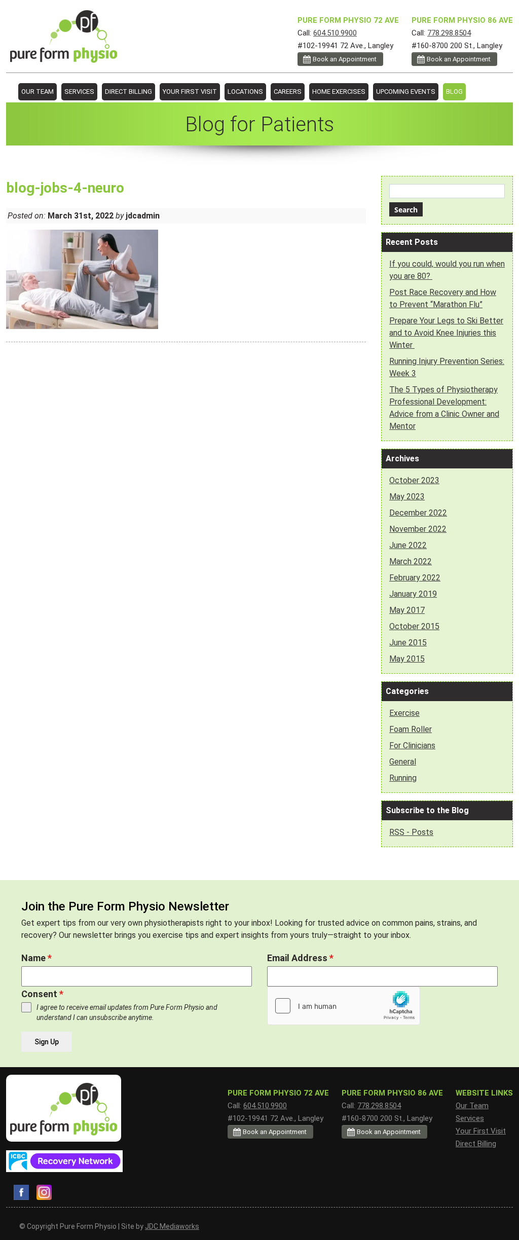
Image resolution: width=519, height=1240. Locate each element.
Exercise (404, 713)
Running (403, 778)
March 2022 (410, 561)
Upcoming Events (405, 91)
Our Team (37, 91)
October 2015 (414, 626)
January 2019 (413, 594)
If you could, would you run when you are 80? (447, 270)
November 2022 (418, 529)
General (402, 762)
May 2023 (407, 496)
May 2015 (407, 659)
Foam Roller (410, 729)
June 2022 (408, 545)
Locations (245, 91)
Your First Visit (190, 91)
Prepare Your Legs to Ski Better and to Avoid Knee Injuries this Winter (446, 333)
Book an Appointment (459, 59)
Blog (454, 91)
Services (79, 91)
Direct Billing (128, 91)
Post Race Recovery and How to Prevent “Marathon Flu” (442, 298)
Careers (288, 91)
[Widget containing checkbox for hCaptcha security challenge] (343, 1006)
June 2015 (408, 642)
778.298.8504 (449, 33)
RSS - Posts (411, 832)
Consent (42, 994)
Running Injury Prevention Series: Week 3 (446, 367)
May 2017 (407, 610)
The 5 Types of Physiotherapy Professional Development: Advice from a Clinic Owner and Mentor (444, 408)
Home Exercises (338, 91)
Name (36, 958)
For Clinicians (412, 745)
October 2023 (414, 480)
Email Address (300, 958)
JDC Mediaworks (172, 1226)
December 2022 (418, 513)
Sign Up (46, 1042)
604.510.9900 (335, 33)
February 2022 (414, 577)
